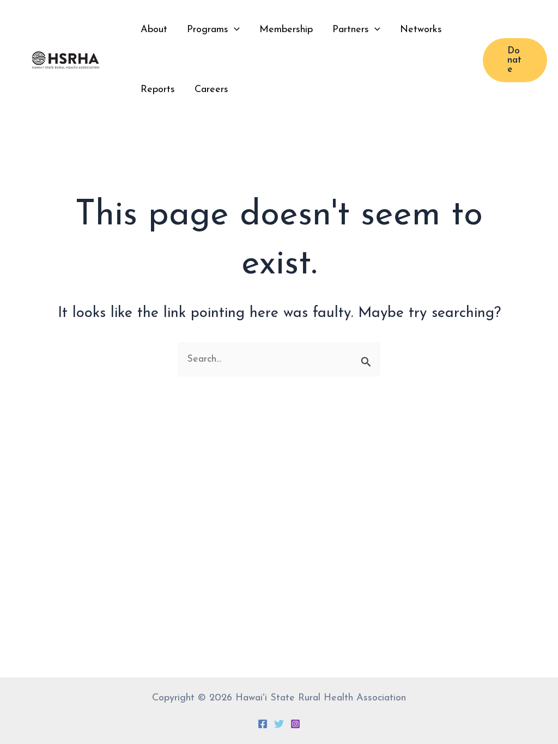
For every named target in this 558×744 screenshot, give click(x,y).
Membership (286, 30)
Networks (421, 30)
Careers (211, 90)
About (154, 30)
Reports (158, 90)
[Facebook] (263, 724)
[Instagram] (295, 724)
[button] (234, 30)
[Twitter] (279, 724)
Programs (207, 30)
